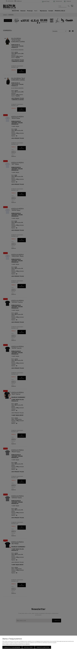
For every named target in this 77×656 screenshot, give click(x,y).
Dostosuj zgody (28, 647)
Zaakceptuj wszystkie (43, 647)
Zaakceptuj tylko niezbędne (12, 647)
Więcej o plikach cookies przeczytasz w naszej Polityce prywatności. (16, 643)
